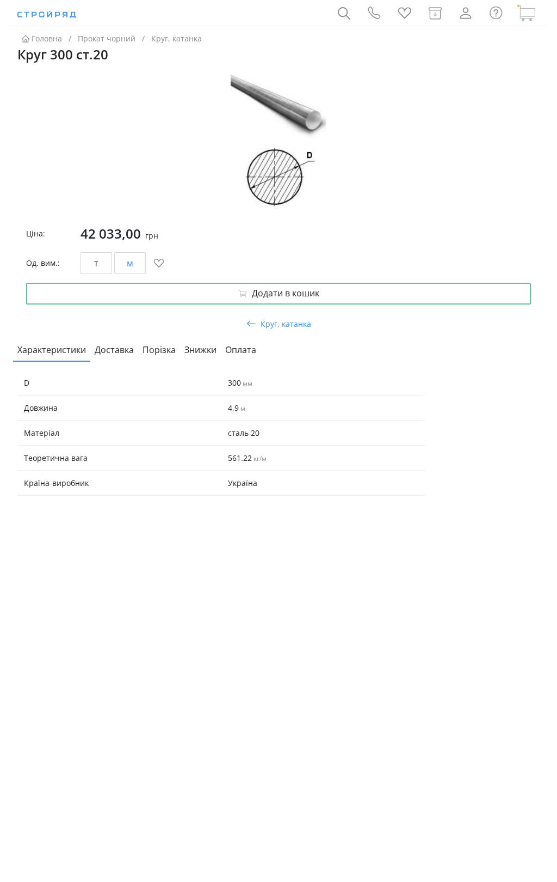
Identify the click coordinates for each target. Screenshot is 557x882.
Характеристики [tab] (51, 350)
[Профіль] (466, 13)
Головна (47, 38)
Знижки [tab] (200, 350)
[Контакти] (374, 13)
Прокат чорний (106, 38)
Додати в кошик (285, 293)
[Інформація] (496, 13)
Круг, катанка (176, 38)
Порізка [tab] (159, 350)
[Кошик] (526, 13)
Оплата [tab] (240, 350)
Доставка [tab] (114, 350)
